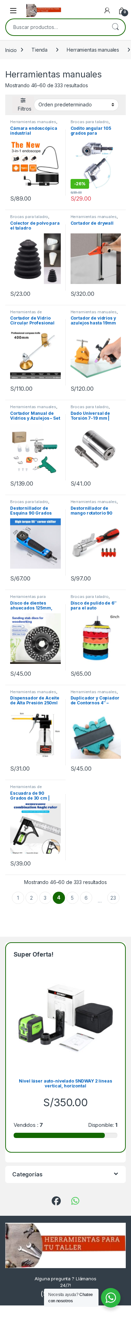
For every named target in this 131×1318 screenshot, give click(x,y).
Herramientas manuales (93, 50)
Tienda (39, 50)
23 (113, 898)
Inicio (11, 50)
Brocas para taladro (90, 121)
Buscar (115, 27)
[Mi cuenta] (107, 10)
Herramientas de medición (26, 314)
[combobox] (55, 27)
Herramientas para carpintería (28, 598)
